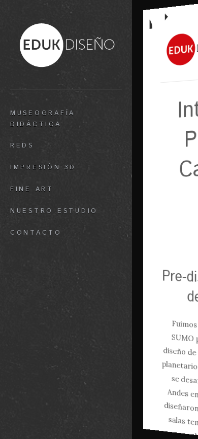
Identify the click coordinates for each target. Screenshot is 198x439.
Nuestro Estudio (54, 210)
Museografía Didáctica (42, 118)
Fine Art (32, 189)
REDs (22, 145)
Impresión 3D (43, 167)
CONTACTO (36, 232)
